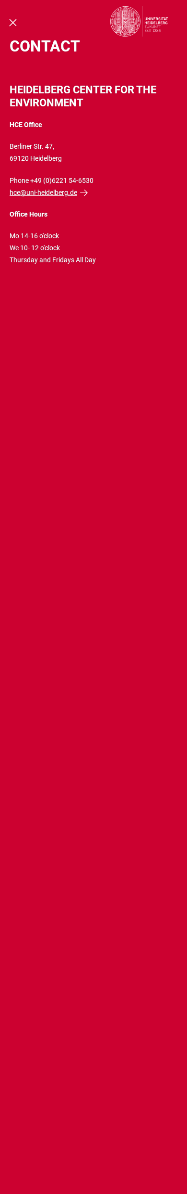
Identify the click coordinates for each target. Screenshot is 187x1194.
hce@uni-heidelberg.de (43, 192)
